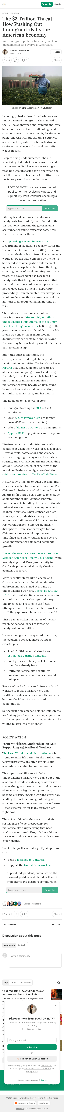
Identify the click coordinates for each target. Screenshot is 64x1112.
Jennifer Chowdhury (19, 50)
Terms (40, 1098)
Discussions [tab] (25, 982)
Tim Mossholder (30, 107)
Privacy (33, 1098)
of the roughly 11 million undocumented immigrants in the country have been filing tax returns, (29, 322)
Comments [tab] (9, 945)
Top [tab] (6, 982)
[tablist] (15, 945)
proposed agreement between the (26, 241)
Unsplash (47, 107)
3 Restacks (36, 903)
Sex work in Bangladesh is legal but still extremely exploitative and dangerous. (22, 1000)
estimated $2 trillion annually (27, 655)
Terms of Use (46, 1065)
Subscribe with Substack (34, 1058)
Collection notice (51, 1098)
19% (39, 408)
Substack (20, 1108)
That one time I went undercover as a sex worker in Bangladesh (23, 992)
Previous (11, 924)
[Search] (59, 982)
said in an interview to (17, 474)
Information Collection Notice (37, 1068)
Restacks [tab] (22, 945)
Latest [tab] (14, 982)
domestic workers (29, 427)
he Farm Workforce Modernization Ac (28, 753)
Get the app (44, 1103)
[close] (55, 1005)
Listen (57, 52)
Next (54, 924)
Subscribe (46, 4)
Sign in (57, 4)
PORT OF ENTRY (10, 13)
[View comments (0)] (16, 60)
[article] (32, 1000)
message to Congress (31, 859)
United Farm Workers (37, 865)
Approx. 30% (16, 433)
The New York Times (44, 474)
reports (7, 367)
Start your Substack (26, 1103)
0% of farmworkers (28, 417)
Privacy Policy (32, 1071)
